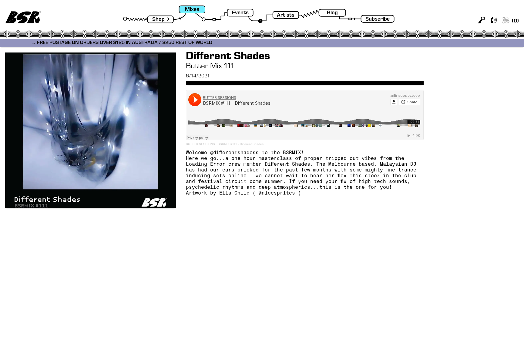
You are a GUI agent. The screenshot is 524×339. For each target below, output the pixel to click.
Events (240, 13)
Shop (158, 19)
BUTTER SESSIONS (200, 144)
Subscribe (377, 19)
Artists (285, 15)
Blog (332, 13)
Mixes (192, 9)
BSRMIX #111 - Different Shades (241, 144)
